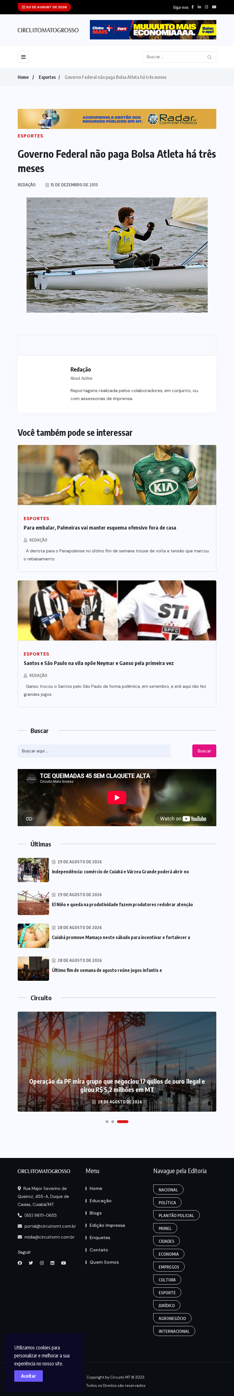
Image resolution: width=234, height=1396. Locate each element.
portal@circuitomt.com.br (49, 1226)
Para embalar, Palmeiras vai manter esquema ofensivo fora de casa (100, 527)
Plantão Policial (176, 1215)
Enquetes (100, 1238)
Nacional (168, 1189)
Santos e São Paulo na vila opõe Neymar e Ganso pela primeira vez (99, 663)
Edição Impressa (107, 1225)
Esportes (47, 77)
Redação (38, 540)
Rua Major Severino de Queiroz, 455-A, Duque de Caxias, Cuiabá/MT (43, 1196)
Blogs (96, 1213)
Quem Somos (104, 1262)
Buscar (204, 751)
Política (167, 1202)
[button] (107, 1121)
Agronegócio (172, 1318)
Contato (99, 1250)
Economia (169, 1254)
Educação (101, 1201)
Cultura (167, 1279)
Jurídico (167, 1305)
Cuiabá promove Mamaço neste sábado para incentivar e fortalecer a (121, 937)
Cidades (166, 1241)
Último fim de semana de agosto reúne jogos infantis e (107, 970)
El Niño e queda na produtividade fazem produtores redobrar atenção (122, 904)
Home (23, 77)
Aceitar (28, 1376)
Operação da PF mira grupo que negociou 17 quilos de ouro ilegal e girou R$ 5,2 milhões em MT (117, 1085)
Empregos (169, 1267)
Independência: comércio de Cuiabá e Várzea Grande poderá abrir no (120, 871)
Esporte (167, 1292)
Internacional (174, 1331)
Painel (165, 1228)
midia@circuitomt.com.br (48, 1237)
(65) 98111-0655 (40, 1215)
